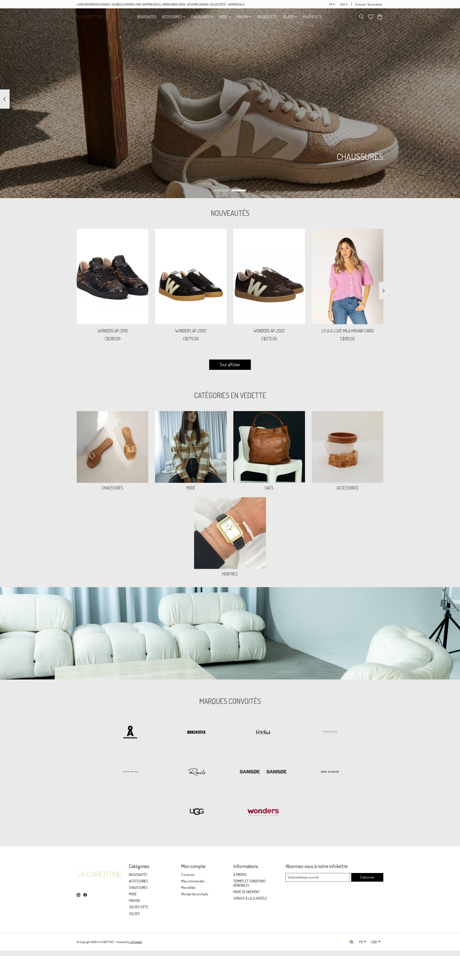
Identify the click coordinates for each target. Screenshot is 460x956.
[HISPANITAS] (330, 732)
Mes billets (188, 887)
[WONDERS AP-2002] (191, 276)
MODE (190, 487)
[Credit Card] (351, 942)
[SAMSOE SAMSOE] (263, 772)
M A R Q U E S (312, 16)
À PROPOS (240, 874)
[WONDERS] (263, 811)
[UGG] (197, 811)
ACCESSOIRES (347, 487)
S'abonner (367, 877)
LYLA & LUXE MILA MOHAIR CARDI (348, 330)
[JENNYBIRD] (130, 772)
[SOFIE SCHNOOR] (330, 772)
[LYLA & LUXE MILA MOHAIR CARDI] (347, 276)
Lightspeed (136, 942)
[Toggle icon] (361, 16)
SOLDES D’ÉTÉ (267, 16)
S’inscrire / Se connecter (368, 4)
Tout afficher (230, 364)
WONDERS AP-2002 (191, 330)
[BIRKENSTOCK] (197, 732)
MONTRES (230, 574)
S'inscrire (187, 874)
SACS (269, 487)
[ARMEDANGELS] (130, 732)
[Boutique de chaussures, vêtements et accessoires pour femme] (90, 16)
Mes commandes (192, 881)
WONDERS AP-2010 (113, 330)
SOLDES (134, 913)
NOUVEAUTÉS (146, 16)
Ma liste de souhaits (194, 894)
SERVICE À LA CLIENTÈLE (250, 898)
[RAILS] (197, 772)
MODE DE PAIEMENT (246, 892)
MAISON (134, 900)
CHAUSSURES (112, 487)
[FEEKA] (263, 732)
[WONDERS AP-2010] (112, 276)
